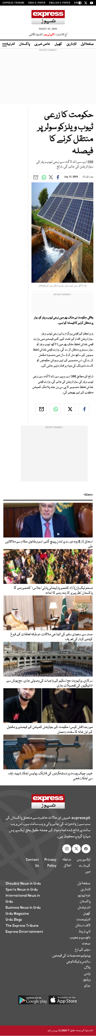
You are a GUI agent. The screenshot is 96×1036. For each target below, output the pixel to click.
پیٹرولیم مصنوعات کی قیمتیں (71, 955)
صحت (86, 943)
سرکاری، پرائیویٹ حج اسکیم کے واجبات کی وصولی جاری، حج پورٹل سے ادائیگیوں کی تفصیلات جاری (49, 683)
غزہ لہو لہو (84, 895)
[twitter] (69, 409)
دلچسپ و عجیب (80, 937)
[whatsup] (55, 409)
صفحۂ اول (87, 44)
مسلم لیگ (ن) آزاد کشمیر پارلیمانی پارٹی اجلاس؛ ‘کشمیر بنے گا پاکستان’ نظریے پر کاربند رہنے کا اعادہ (53, 590)
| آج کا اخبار (61, 35)
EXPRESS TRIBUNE (14, 3)
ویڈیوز (86, 979)
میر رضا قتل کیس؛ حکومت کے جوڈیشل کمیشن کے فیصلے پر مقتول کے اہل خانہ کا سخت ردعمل (50, 730)
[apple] (63, 1001)
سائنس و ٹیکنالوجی (78, 961)
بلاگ (87, 967)
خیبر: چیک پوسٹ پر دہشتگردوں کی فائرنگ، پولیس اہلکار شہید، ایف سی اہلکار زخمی (50, 776)
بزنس (87, 973)
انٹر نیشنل (84, 907)
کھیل (58, 44)
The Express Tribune (22, 925)
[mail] (41, 409)
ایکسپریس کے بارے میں (83, 865)
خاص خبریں (42, 44)
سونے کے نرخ (82, 949)
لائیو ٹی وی (49, 35)
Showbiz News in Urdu (23, 883)
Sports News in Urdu (22, 889)
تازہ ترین (71, 44)
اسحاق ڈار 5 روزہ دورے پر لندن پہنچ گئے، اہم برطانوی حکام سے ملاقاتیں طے (49, 544)
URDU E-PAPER (37, 3)
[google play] (32, 1001)
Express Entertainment (24, 931)
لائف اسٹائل (82, 925)
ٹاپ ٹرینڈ (84, 931)
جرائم (87, 986)
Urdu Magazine (17, 913)
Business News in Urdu (23, 907)
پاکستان (24, 44)
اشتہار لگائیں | (36, 35)
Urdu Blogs (14, 919)
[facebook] (84, 409)
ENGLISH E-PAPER (59, 3)
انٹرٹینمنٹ (83, 919)
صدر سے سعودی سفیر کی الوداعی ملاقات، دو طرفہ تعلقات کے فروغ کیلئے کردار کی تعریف (51, 637)
